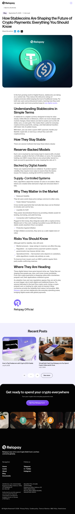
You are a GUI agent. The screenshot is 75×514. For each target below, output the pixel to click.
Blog (4, 473)
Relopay (17, 290)
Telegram (27, 466)
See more (47, 375)
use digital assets (51, 103)
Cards (4, 469)
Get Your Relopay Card (37, 403)
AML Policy (53, 508)
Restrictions (62, 508)
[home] (8, 3)
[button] (71, 3)
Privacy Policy (24, 508)
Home (4, 466)
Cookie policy (34, 508)
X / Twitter (27, 469)
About (4, 471)
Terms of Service (44, 508)
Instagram (27, 471)
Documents (6, 476)
